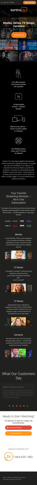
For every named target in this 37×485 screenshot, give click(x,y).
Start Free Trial (19, 35)
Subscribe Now (29, 2)
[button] (10, 406)
